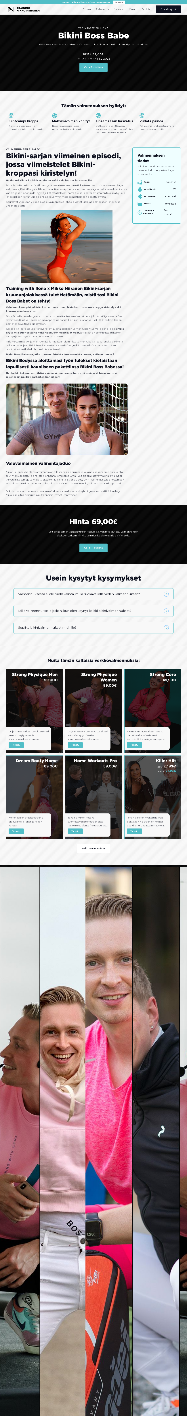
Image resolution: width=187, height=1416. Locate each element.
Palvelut (101, 9)
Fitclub (146, 9)
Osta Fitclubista (93, 67)
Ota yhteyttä (168, 9)
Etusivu (87, 9)
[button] (102, 9)
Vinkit (132, 9)
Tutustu (16, 745)
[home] (23, 9)
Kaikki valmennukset (93, 848)
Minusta (118, 9)
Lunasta (119, 2)
